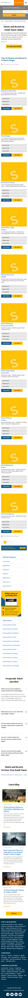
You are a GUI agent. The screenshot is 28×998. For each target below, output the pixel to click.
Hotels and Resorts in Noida (9, 649)
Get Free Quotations (14, 46)
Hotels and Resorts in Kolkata (10, 661)
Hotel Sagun (5, 136)
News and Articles (12, 977)
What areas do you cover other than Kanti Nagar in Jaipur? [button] (12, 712)
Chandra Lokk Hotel (8, 91)
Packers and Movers (12, 972)
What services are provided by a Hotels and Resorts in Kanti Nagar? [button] (12, 690)
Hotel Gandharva (7, 514)
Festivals (18, 970)
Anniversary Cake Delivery (14, 945)
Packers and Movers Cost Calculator (11, 930)
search (14, 15)
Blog (20, 977)
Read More (3, 41)
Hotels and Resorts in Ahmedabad (11, 645)
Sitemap (3, 979)
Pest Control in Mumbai (18, 932)
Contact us (16, 955)
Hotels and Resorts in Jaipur (20, 21)
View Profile (6, 108)
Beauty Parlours (12, 975)
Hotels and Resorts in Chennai (10, 657)
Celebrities (18, 968)
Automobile (4, 968)
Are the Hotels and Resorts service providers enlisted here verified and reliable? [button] (12, 725)
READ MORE (7, 827)
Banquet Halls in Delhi (7, 946)
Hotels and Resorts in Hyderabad (11, 641)
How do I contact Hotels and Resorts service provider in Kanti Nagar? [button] (11, 739)
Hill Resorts (5, 573)
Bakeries (20, 975)
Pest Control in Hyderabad (16, 935)
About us (3, 955)
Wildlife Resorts (6, 578)
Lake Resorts (6, 569)
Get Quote (17, 108)
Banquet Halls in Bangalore (15, 948)
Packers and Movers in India (9, 924)
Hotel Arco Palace (8, 182)
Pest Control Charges (7, 933)
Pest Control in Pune (7, 937)
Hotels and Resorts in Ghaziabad (11, 665)
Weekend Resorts (7, 586)
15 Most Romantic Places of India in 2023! (14, 891)
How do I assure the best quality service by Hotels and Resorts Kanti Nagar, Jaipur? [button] (12, 753)
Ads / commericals (13, 957)
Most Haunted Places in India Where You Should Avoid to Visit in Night (13, 852)
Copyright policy (10, 961)
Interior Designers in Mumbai (9, 941)
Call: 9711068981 (19, 2)
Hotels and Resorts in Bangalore (11, 633)
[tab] (14, 696)
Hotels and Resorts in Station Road (11, 775)
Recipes (3, 970)
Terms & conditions (15, 959)
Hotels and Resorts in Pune (9, 637)
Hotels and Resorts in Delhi (9, 625)
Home (2, 21)
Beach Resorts (5, 98)
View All (14, 913)
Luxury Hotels (5, 104)
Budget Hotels (5, 101)
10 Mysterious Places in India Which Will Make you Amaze (14, 809)
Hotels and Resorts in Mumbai (10, 629)
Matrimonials (10, 970)
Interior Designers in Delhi (14, 939)
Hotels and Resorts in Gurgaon (10, 653)
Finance (11, 968)
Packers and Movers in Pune (13, 928)
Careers (10, 955)
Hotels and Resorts (9, 21)
